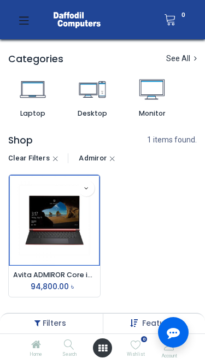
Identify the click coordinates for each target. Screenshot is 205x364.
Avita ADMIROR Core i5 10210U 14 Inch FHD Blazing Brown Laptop (54, 274)
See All (179, 58)
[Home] (36, 345)
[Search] (69, 345)
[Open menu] (102, 348)
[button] (86, 188)
